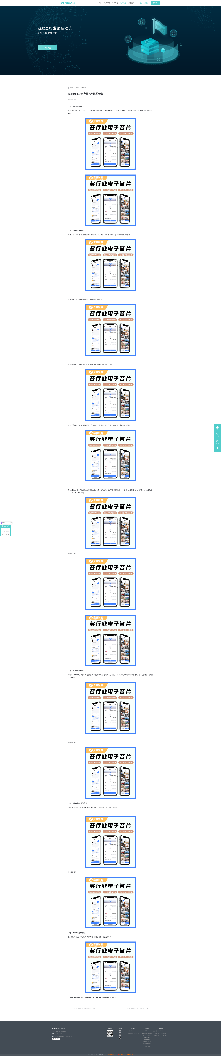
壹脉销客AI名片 (147, 1041)
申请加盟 (47, 47)
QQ (217, 429)
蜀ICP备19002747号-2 (112, 1054)
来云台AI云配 (147, 1046)
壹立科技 (147, 1031)
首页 (100, 3)
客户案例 (115, 3)
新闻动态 (123, 3)
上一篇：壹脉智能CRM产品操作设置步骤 (84, 1008)
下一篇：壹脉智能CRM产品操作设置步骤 (137, 1008)
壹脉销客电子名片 (147, 1044)
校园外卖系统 (147, 1037)
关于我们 (131, 3)
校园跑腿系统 (147, 1039)
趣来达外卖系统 (147, 1035)
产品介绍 (107, 3)
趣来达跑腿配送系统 (147, 1033)
